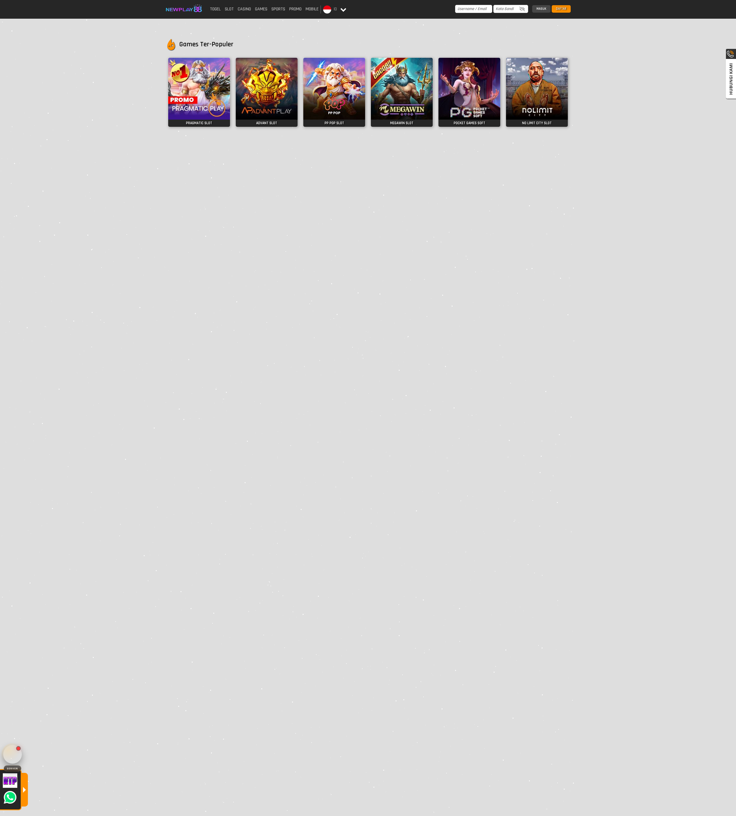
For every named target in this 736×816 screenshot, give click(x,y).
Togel (215, 9)
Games (261, 9)
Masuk (541, 9)
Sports (278, 9)
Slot (229, 9)
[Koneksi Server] (12, 754)
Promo (295, 9)
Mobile (312, 9)
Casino (244, 9)
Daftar (561, 9)
